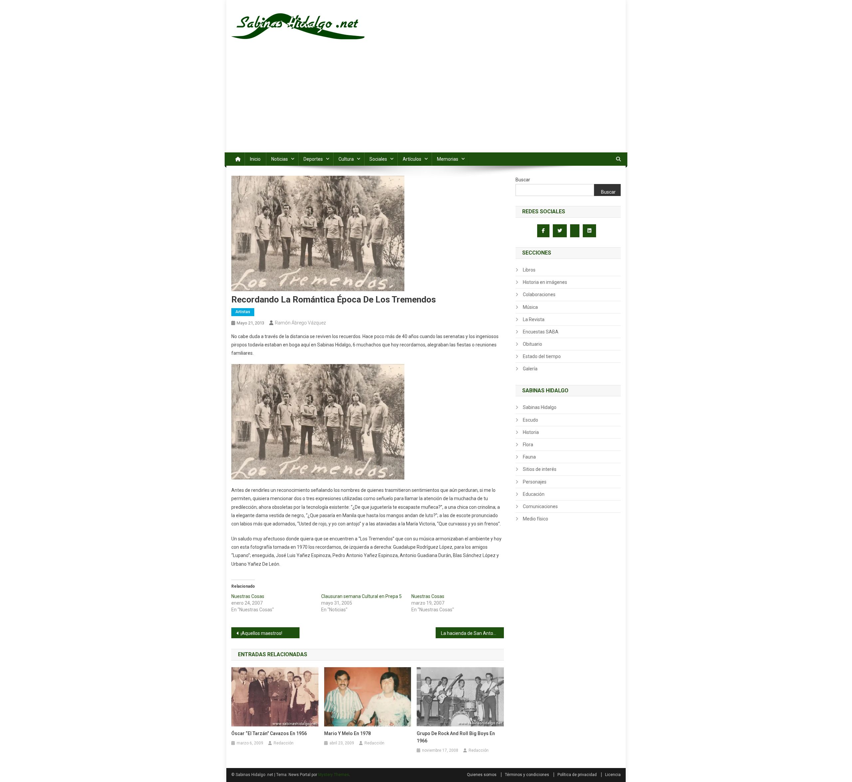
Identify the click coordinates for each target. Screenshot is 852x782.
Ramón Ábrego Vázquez (300, 322)
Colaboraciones (539, 294)
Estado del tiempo (542, 356)
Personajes (534, 482)
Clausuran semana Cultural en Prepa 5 (361, 596)
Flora (528, 444)
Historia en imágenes (545, 282)
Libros (529, 270)
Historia (531, 432)
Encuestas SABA (540, 331)
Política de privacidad (577, 774)
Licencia (613, 774)
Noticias (279, 159)
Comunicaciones (540, 506)
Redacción (284, 743)
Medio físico (535, 518)
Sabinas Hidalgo (539, 407)
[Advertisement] (426, 102)
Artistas (242, 311)
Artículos (412, 159)
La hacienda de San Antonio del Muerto (472, 633)
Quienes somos (482, 774)
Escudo (530, 420)
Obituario (532, 344)
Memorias (447, 159)
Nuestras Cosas (247, 596)
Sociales (378, 159)
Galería (530, 368)
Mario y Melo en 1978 (347, 733)
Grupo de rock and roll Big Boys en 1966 (456, 737)
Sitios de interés (539, 469)
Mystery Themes (333, 774)
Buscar (523, 179)
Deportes (313, 159)
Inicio (255, 159)
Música (530, 307)
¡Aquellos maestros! (261, 633)
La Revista (533, 319)
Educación (533, 494)
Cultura (346, 159)
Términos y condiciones (527, 774)
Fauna (529, 457)
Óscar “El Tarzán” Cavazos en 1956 (269, 733)
